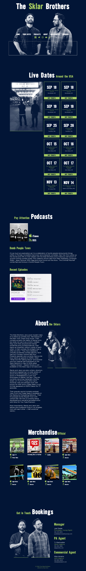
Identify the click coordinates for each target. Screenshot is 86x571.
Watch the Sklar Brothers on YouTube (46, 37)
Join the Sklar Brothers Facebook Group (36, 37)
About (45, 34)
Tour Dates (27, 34)
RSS (34, 240)
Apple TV (14, 455)
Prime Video (15, 457)
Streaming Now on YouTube (34, 454)
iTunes (36, 236)
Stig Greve (45, 567)
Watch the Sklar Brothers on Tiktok (50, 37)
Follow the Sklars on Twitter (39, 37)
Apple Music (67, 455)
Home (18, 34)
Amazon (67, 457)
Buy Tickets (52, 98)
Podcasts (37, 34)
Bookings (66, 34)
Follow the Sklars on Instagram (43, 37)
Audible (49, 455)
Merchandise (55, 34)
